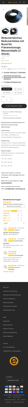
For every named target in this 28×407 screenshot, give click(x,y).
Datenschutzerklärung (10, 332)
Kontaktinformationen (18, 402)
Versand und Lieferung (10, 291)
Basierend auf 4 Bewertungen (13, 204)
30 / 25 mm (18, 92)
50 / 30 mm (18, 89)
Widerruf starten (8, 328)
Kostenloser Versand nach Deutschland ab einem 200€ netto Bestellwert (15, 77)
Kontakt (5, 343)
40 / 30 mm (6, 89)
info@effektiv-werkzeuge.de (15, 189)
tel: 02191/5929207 (9, 347)
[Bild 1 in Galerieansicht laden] (5, 31)
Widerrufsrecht (8, 325)
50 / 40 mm (6, 92)
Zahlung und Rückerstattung (12, 295)
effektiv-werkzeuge (13, 395)
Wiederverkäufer (8, 302)
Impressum (6, 321)
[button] (3, 2)
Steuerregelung (8, 336)
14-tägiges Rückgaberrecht (12, 82)
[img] (12, 228)
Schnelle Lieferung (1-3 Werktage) (15, 72)
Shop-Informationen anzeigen (12, 118)
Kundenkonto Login (9, 310)
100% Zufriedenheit (9, 298)
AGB (18, 399)
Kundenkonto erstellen (10, 306)
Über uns (6, 287)
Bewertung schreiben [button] (14, 206)
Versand (9, 68)
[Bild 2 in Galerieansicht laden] (14, 31)
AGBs (4, 317)
